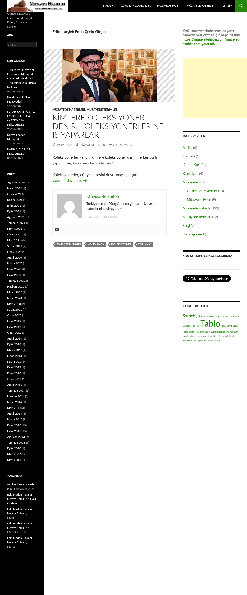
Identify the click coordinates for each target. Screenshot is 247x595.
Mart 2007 (14, 454)
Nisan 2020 (14, 298)
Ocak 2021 (14, 251)
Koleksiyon (96, 244)
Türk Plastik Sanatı (230, 316)
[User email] (57, 229)
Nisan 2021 (14, 234)
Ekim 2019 (14, 321)
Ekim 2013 (14, 425)
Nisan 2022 (14, 188)
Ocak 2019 (14, 332)
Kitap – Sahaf (193, 165)
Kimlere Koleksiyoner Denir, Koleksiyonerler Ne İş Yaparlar (108, 126)
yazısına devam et (69, 181)
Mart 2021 (14, 240)
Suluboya (187, 326)
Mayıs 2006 (14, 459)
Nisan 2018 (14, 355)
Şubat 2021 (14, 246)
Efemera (189, 156)
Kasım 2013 (14, 419)
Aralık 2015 (14, 384)
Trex (203, 316)
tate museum (232, 332)
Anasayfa (108, 5)
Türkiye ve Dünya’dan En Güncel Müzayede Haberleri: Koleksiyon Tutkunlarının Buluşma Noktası (21, 78)
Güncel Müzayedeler (136, 5)
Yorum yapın (122, 145)
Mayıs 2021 (14, 228)
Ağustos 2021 (16, 217)
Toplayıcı (144, 244)
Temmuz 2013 (16, 442)
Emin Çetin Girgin (68, 244)
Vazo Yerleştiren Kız (212, 336)
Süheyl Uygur (195, 336)
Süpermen (201, 340)
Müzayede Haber (37, 6)
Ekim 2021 (14, 205)
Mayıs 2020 (14, 292)
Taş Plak (195, 326)
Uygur (218, 316)
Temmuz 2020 (16, 280)
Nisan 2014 (14, 402)
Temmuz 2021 (16, 223)
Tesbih (225, 336)
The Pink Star (202, 332)
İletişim (227, 5)
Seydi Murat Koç (217, 332)
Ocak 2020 (14, 315)
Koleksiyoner (121, 244)
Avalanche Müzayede (20, 484)
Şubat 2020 (14, 309)
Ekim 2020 (14, 269)
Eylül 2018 (14, 344)
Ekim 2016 (14, 373)
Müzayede (190, 182)
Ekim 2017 (14, 367)
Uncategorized (193, 234)
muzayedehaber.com (101, 217)
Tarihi (223, 326)
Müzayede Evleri (168, 5)
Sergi (186, 226)
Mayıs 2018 (14, 350)
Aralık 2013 (14, 413)
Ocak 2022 (14, 194)
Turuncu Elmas (214, 340)
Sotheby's (191, 316)
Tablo (210, 324)
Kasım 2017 (14, 361)
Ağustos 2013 (16, 436)
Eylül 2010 (14, 448)
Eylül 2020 (14, 275)
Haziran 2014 (15, 396)
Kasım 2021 (14, 199)
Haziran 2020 (15, 286)
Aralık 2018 (14, 338)
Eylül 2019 (14, 327)
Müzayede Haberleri (201, 5)
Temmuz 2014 (16, 390)
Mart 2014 (14, 407)
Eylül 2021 (14, 211)
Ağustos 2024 (16, 182)
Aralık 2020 (14, 257)
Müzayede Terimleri (103, 109)
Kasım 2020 (14, 263)
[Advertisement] (215, 88)
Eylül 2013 (14, 431)
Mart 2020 (14, 303)
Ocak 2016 (14, 379)
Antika (187, 148)
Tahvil (185, 336)
